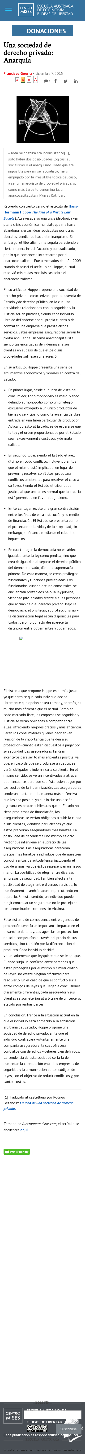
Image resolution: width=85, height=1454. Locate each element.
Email (15, 1414)
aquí (24, 1129)
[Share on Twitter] (66, 81)
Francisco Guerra (18, 73)
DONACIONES (46, 31)
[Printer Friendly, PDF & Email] (17, 1151)
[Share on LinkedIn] (76, 81)
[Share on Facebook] (56, 81)
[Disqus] (42, 1214)
